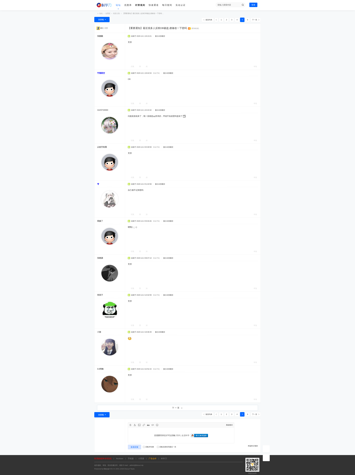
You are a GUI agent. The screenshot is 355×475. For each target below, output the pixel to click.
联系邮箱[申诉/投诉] (102, 458)
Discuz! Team (129, 469)
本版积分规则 (253, 446)
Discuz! (107, 469)
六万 (106, 28)
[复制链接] (195, 28)
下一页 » (177, 408)
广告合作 (152, 458)
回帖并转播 (149, 447)
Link (143, 425)
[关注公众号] (266, 457)
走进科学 (185, 435)
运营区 (107, 13)
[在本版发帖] (266, 448)
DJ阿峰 (100, 369)
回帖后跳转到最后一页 (167, 447)
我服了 (100, 221)
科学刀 (95, 13)
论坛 (118, 5)
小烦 (99, 332)
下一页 (254, 20)
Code (152, 425)
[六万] (98, 28)
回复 (132, 66)
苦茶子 (100, 295)
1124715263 (102, 110)
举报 (255, 66)
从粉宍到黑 (102, 147)
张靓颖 (100, 36)
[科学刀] (104, 5)
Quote (148, 425)
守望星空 (101, 73)
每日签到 (167, 5)
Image (139, 425)
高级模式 (229, 425)
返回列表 (209, 20)
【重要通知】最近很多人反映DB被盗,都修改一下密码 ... (143, 13)
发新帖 (101, 19)
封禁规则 (140, 5)
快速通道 (154, 5)
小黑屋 (141, 458)
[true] (242, 4)
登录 (253, 5)
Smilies (157, 425)
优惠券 (128, 5)
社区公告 (116, 13)
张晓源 (100, 258)
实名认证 (181, 5)
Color (135, 425)
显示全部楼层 (160, 36)
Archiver (119, 458)
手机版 (131, 458)
